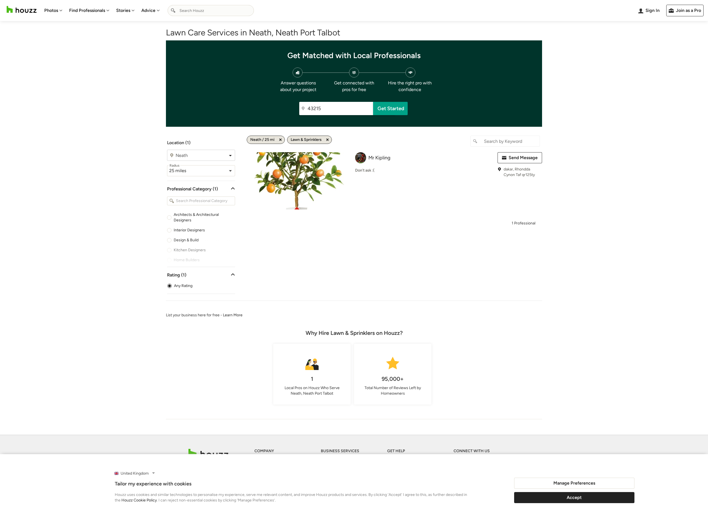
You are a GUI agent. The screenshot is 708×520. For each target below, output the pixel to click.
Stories (123, 10)
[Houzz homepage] (21, 9)
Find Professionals (87, 10)
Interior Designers (189, 230)
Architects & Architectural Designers (196, 217)
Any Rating (183, 285)
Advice (148, 10)
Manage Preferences (574, 483)
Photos (51, 10)
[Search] (173, 10)
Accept (574, 497)
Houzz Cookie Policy (139, 500)
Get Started (391, 108)
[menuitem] (53, 10)
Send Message (523, 157)
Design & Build (186, 240)
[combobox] (211, 10)
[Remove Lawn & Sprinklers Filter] (327, 139)
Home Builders (187, 260)
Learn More (233, 315)
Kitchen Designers (190, 250)
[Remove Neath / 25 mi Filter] (280, 139)
